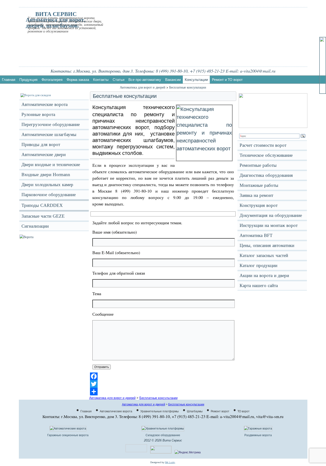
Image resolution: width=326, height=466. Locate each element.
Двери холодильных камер (47, 184)
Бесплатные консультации (187, 87)
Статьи (118, 80)
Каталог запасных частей (264, 255)
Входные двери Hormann (45, 174)
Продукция (28, 80)
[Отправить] (163, 391)
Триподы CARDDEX (42, 205)
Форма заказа (78, 80)
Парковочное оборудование (48, 194)
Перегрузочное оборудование (50, 124)
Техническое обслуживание (266, 155)
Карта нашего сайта (259, 285)
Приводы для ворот (40, 144)
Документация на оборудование (271, 215)
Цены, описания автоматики (267, 245)
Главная (8, 80)
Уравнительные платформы (159, 411)
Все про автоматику (144, 80)
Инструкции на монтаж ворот (269, 225)
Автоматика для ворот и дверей (142, 87)
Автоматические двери (43, 154)
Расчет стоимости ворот (263, 145)
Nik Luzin (170, 462)
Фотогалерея (52, 80)
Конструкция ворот (259, 205)
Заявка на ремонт (256, 195)
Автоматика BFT (256, 235)
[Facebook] (163, 376)
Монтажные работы (259, 185)
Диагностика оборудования (266, 175)
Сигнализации (35, 226)
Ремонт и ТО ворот (227, 80)
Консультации (196, 80)
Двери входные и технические (50, 164)
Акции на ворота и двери (264, 275)
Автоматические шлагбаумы (48, 134)
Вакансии (173, 80)
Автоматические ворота (44, 104)
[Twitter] (163, 384)
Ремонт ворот (220, 411)
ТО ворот (243, 411)
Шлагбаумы (195, 411)
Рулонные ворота (38, 114)
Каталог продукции (258, 265)
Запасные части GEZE (43, 216)
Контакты (101, 80)
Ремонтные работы (258, 165)
